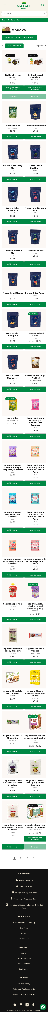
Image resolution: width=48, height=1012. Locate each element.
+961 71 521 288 (26, 886)
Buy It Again (24, 969)
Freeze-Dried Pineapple (12, 334)
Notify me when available (13, 88)
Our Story (24, 928)
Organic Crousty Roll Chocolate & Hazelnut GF (35, 738)
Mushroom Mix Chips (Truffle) (35, 377)
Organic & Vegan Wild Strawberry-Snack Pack (35, 561)
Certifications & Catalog (24, 922)
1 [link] (14, 858)
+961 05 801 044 (26, 880)
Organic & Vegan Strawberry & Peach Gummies (13, 561)
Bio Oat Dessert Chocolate (35, 76)
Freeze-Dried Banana (35, 126)
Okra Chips (12, 418)
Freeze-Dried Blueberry (12, 209)
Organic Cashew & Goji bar (35, 650)
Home (4, 20)
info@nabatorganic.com (26, 893)
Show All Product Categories (19, 37)
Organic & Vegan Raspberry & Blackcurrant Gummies (35, 421)
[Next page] (33, 857)
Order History (24, 964)
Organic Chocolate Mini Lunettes (12, 692)
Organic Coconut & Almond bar (12, 737)
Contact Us (24, 938)
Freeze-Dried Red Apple (35, 334)
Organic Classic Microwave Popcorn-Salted (35, 693)
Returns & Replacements (24, 989)
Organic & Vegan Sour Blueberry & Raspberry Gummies (12, 467)
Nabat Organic (19, 1011)
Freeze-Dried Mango (13, 293)
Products (11, 20)
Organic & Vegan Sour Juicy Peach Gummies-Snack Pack (35, 468)
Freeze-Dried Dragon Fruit (35, 209)
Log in (24, 953)
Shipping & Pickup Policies (24, 994)
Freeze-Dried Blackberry (35, 167)
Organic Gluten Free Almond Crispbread (35, 826)
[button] (4, 5)
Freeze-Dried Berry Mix (12, 167)
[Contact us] (43, 1007)
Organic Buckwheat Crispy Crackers (13, 650)
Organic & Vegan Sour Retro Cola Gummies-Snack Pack (35, 515)
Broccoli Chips (13, 126)
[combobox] (24, 13)
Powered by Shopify (33, 1011)
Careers (24, 933)
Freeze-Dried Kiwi (35, 251)
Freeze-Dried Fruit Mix (13, 252)
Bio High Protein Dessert (13, 76)
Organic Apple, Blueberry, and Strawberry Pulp (35, 606)
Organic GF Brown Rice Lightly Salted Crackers (35, 782)
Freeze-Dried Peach (35, 293)
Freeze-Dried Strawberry (12, 377)
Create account (24, 958)
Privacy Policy (24, 984)
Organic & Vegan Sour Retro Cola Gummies (12, 514)
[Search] (44, 13)
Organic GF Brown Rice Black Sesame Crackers (12, 782)
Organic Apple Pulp (12, 604)
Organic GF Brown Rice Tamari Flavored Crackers (12, 827)
